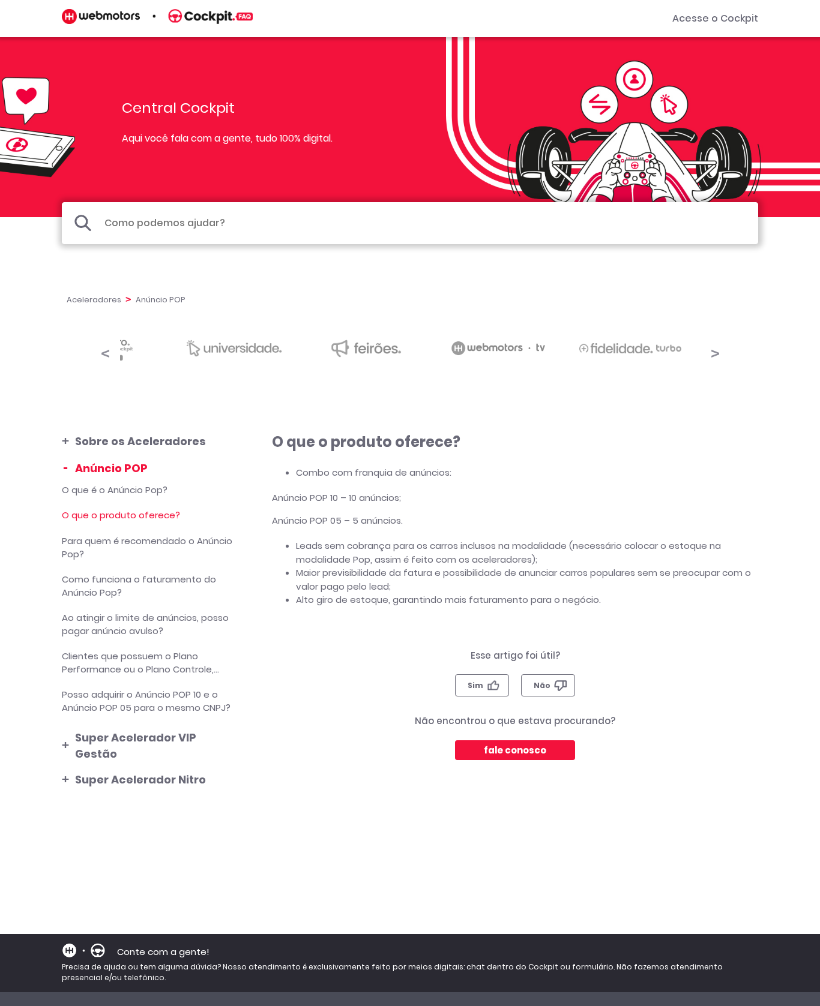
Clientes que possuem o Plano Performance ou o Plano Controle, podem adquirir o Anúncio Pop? (138, 663)
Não (542, 685)
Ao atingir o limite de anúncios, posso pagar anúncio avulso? (145, 624)
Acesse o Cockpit (715, 18)
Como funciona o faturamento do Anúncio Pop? (139, 586)
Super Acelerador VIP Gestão (135, 745)
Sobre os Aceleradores (140, 441)
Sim (475, 685)
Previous (105, 352)
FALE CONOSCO (515, 750)
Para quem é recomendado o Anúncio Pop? (147, 547)
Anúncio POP (111, 468)
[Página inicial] (157, 20)
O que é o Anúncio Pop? (114, 490)
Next (715, 352)
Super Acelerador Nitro (140, 779)
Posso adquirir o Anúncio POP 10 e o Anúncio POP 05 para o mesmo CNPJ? (146, 701)
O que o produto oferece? (121, 515)
